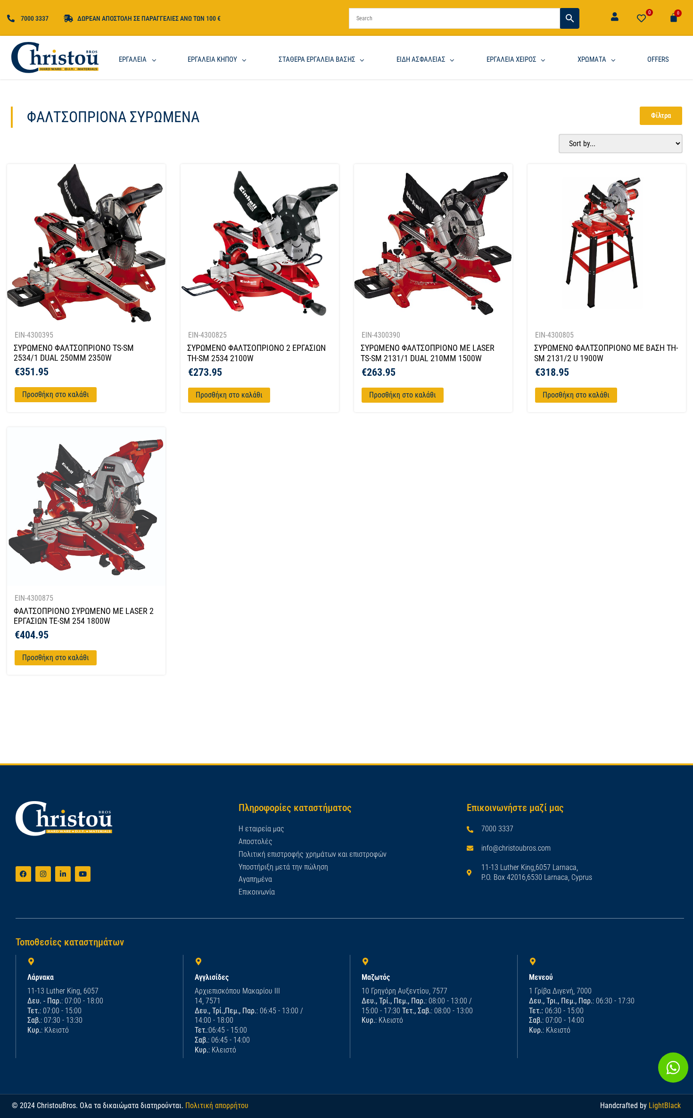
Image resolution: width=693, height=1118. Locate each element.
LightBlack (665, 1105)
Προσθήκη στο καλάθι (55, 394)
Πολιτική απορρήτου (216, 1105)
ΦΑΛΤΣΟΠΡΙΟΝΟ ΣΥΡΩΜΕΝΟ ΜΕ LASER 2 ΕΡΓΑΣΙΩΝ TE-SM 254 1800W (84, 616)
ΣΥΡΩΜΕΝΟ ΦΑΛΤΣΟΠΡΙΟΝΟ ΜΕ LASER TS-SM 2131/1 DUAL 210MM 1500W (428, 353)
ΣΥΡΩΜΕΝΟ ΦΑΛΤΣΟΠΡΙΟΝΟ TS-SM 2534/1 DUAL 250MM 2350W (74, 353)
